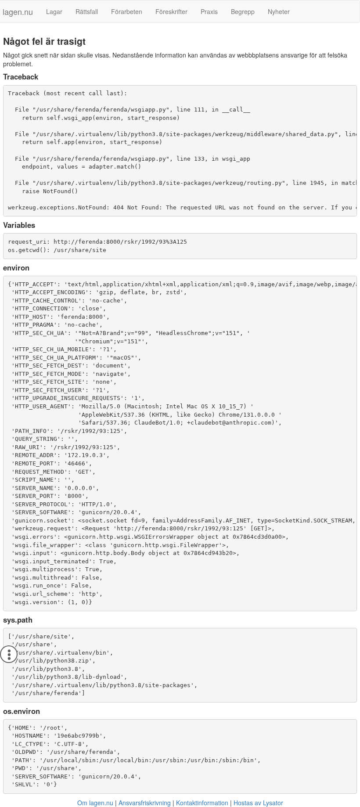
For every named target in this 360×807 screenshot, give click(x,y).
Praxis (209, 11)
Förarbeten (126, 11)
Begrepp (243, 11)
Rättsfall (87, 11)
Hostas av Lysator (258, 802)
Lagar (54, 11)
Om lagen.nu (95, 802)
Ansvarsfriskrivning (145, 802)
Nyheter (279, 11)
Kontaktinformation (202, 802)
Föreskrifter (171, 11)
